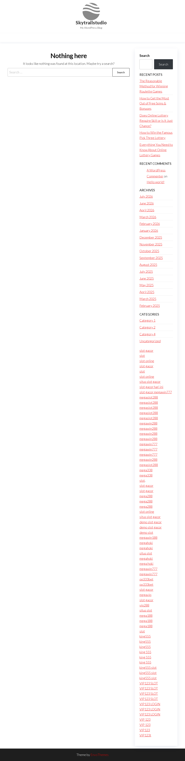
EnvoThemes (100, 755)
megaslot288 (148, 397)
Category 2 (147, 327)
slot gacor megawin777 (155, 392)
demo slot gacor (150, 522)
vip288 (144, 605)
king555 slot (148, 667)
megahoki (146, 543)
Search (144, 56)
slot (142, 356)
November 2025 (150, 244)
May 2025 (146, 285)
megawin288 (148, 423)
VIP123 (144, 730)
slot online (146, 361)
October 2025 (149, 251)
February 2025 (149, 306)
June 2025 (146, 278)
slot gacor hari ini (151, 387)
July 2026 (146, 196)
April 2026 (146, 210)
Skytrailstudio (91, 22)
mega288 (145, 496)
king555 (145, 636)
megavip (145, 595)
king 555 (145, 652)
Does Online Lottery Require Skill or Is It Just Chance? (156, 120)
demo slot (146, 532)
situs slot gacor (150, 382)
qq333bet (146, 579)
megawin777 (148, 444)
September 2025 (151, 258)
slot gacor (146, 351)
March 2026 (147, 217)
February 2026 (149, 224)
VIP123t (145, 735)
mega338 (145, 470)
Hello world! (155, 182)
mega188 (145, 616)
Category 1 (147, 320)
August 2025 (148, 265)
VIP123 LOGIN (149, 704)
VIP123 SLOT (148, 683)
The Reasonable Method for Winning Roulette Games (153, 86)
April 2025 (146, 292)
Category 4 (147, 334)
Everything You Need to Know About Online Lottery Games (156, 150)
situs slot (145, 553)
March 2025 (147, 299)
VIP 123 (144, 719)
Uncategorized (150, 341)
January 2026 (148, 230)
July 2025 (146, 271)
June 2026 (146, 203)
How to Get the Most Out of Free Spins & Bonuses (154, 103)
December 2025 (150, 237)
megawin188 (148, 538)
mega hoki (146, 564)
